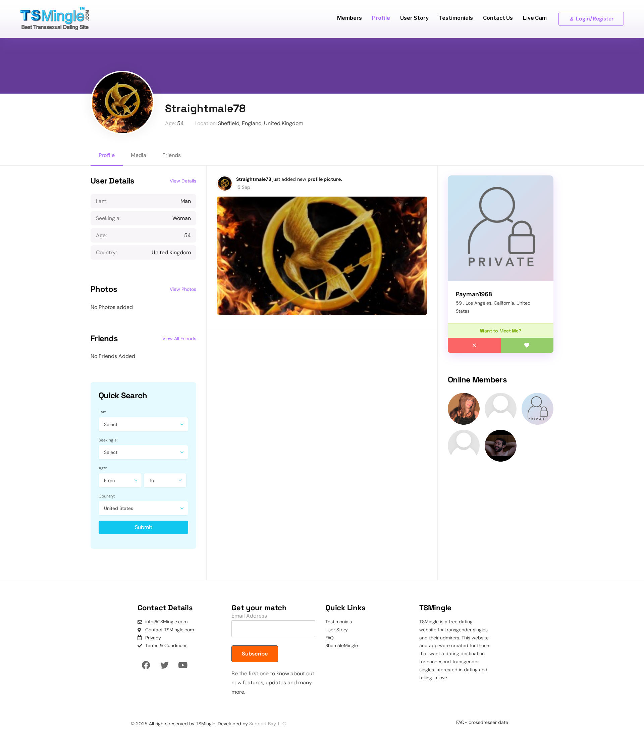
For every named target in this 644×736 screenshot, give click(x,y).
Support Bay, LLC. (268, 724)
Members (349, 18)
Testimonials (456, 18)
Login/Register (594, 18)
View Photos (183, 289)
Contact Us (498, 18)
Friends (171, 155)
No (474, 345)
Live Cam (535, 18)
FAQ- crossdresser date (482, 722)
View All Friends (179, 338)
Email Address (249, 615)
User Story (414, 18)
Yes (527, 345)
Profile (381, 18)
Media (138, 155)
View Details (183, 180)
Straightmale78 (254, 179)
